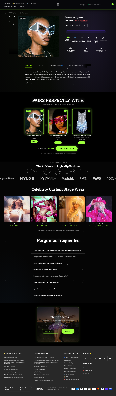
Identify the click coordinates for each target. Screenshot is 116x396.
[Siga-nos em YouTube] (100, 358)
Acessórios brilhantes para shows (13, 372)
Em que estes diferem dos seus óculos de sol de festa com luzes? (55, 257)
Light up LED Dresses (9, 366)
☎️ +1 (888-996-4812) (88, 370)
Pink (85, 25)
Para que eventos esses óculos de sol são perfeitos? (51, 276)
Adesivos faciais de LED (40, 366)
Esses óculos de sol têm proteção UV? (46, 282)
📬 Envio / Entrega (69, 374)
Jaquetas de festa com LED (11, 369)
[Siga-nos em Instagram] (90, 358)
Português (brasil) (23, 389)
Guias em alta (67, 360)
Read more (28, 83)
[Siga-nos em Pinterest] (95, 358)
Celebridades (37, 372)
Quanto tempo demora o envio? (44, 289)
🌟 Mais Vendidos (18, 3)
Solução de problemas (69, 371)
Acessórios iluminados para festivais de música (46, 360)
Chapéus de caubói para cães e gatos (13, 377)
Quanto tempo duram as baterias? (45, 269)
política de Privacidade (70, 368)
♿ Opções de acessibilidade (71, 357)
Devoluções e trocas (69, 365)
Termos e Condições (69, 363)
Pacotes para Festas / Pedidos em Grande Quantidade (14, 363)
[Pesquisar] (107, 5)
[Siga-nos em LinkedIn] (109, 358)
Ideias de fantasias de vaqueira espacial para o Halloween (46, 363)
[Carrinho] (111, 5)
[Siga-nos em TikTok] (105, 358)
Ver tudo (7, 3)
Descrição (28, 65)
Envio (41, 65)
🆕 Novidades (31, 3)
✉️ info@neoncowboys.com (90, 368)
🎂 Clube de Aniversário (70, 376)
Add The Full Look (66, 148)
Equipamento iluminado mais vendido (14, 360)
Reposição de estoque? (77, 65)
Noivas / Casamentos (39, 369)
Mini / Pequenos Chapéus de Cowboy (13, 374)
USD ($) (82, 5)
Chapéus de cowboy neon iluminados (44, 357)
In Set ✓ (34, 141)
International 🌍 (56, 65)
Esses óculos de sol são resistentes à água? (48, 263)
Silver (78, 25)
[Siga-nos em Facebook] (85, 358)
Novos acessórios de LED (10, 357)
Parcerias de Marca (39, 377)
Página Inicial (8, 13)
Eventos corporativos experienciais (43, 380)
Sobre (22, 6)
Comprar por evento (10, 6)
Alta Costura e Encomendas (41, 374)
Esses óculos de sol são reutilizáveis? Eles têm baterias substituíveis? (57, 250)
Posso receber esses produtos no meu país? (48, 295)
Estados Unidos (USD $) (9, 389)
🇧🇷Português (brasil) (95, 5)
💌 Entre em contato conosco (71, 379)
